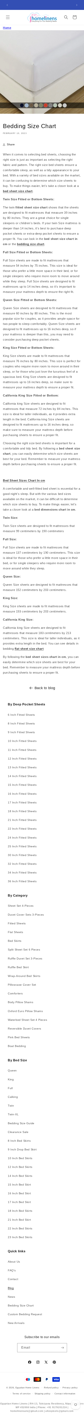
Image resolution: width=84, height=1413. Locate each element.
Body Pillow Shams (20, 1002)
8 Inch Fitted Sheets (21, 723)
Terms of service (22, 1393)
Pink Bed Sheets (19, 1037)
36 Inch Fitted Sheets (22, 881)
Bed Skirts (14, 940)
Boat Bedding (17, 1046)
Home (7, 27)
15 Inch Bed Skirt (19, 1184)
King (11, 1079)
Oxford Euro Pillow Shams (25, 1011)
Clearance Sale (18, 1132)
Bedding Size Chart (21, 1305)
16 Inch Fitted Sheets (22, 793)
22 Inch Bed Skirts (20, 1228)
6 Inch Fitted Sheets (21, 714)
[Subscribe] (62, 1347)
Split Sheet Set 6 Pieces (24, 949)
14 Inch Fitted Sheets (22, 776)
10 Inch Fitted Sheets (22, 740)
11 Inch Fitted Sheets (22, 749)
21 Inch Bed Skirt (19, 1219)
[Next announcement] (76, 5)
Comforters (15, 993)
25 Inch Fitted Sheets (22, 846)
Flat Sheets (15, 932)
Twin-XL (13, 1114)
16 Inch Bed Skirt (19, 1193)
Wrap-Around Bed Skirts (24, 976)
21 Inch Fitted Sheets (22, 819)
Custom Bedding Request (25, 1314)
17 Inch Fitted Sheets (22, 802)
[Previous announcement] (7, 5)
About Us (14, 1261)
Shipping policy (43, 1393)
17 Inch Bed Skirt (19, 1202)
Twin (11, 1105)
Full (10, 1088)
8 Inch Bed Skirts (19, 1140)
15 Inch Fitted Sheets (22, 784)
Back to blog (45, 688)
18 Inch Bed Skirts (20, 1210)
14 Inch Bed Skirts (20, 1175)
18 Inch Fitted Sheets (22, 811)
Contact (13, 1279)
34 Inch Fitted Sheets (22, 872)
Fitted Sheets (17, 923)
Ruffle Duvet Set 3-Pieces (25, 958)
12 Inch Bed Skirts (20, 1166)
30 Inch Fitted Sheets (22, 855)
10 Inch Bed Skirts (20, 1158)
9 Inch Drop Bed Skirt (22, 1149)
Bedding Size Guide (21, 1123)
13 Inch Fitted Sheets (22, 767)
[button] (8, 17)
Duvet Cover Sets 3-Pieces (26, 914)
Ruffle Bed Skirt (18, 967)
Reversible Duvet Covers (24, 1028)
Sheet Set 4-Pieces (21, 905)
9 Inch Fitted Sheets (21, 732)
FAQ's (12, 1270)
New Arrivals (16, 1323)
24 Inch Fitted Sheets (22, 837)
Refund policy (51, 1387)
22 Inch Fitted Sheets (22, 828)
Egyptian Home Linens (27, 1387)
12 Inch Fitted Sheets (22, 758)
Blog (11, 1288)
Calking (13, 1096)
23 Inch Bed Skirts (20, 1237)
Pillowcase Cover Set (22, 984)
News (11, 1296)
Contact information (65, 1393)
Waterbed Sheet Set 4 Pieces (27, 1019)
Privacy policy (70, 1387)
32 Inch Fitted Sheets (22, 863)
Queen (12, 1070)
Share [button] (11, 144)
